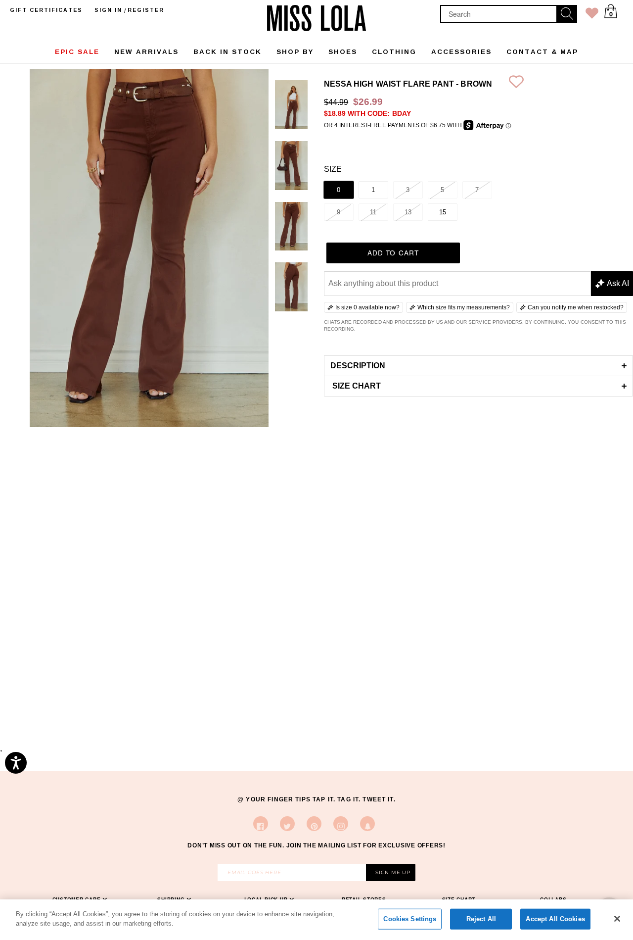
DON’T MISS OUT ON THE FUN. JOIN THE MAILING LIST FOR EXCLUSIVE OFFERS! (316, 845)
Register (146, 10)
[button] (478, 365)
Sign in (108, 10)
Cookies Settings (409, 919)
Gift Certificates (46, 10)
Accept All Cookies (555, 919)
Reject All (481, 919)
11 (373, 212)
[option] (291, 107)
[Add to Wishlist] (516, 84)
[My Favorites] (592, 15)
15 (442, 212)
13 (408, 212)
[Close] (617, 919)
